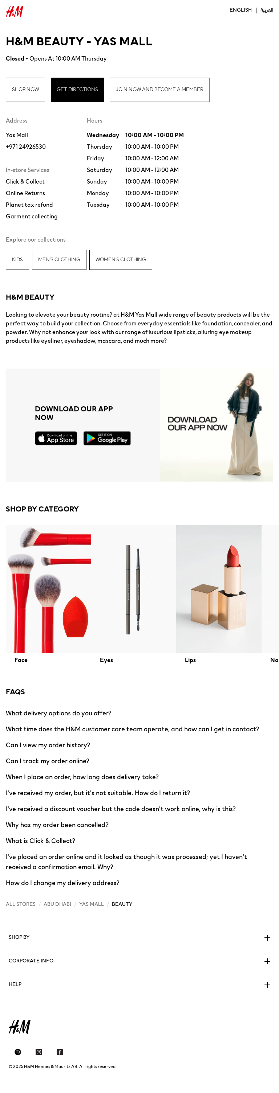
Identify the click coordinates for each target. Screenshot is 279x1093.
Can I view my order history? (48, 745)
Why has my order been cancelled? (57, 825)
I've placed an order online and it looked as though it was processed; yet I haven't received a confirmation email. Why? (126, 862)
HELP (15, 985)
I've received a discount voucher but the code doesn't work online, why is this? (121, 809)
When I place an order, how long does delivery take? (82, 777)
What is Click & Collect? (40, 841)
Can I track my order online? (47, 761)
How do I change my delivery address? (63, 883)
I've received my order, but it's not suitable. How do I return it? (98, 793)
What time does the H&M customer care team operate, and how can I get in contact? (132, 729)
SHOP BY (19, 937)
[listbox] (139, 595)
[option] (48, 595)
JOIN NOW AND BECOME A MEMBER (159, 90)
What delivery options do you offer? (59, 713)
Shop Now (25, 90)
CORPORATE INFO (31, 961)
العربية (266, 10)
